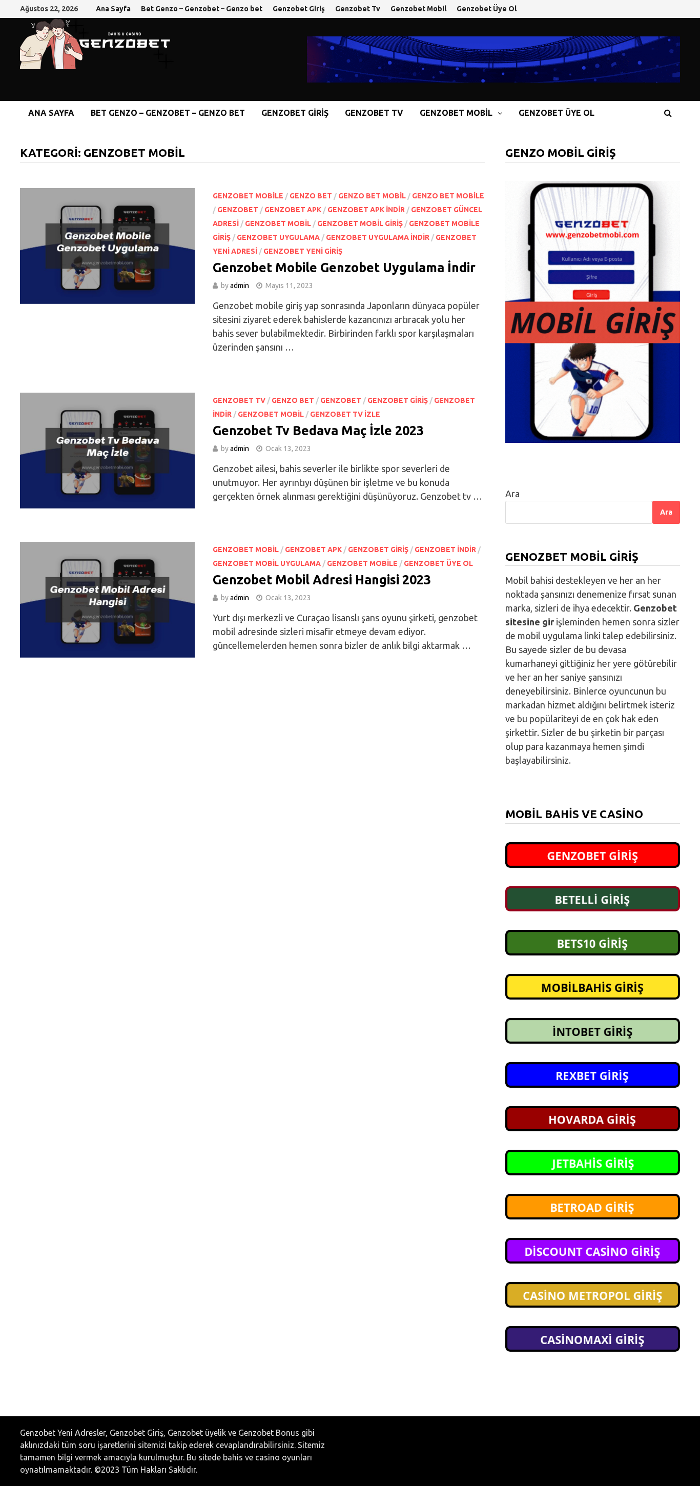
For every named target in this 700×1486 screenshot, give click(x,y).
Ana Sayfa (113, 9)
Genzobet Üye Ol (487, 9)
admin (239, 285)
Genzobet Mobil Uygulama (267, 563)
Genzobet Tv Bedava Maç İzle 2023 (318, 430)
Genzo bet (311, 196)
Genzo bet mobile (448, 196)
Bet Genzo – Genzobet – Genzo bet (201, 9)
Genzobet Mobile (248, 196)
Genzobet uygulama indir (377, 237)
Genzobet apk (292, 210)
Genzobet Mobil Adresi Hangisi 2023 (323, 580)
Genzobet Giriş (299, 9)
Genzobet (237, 210)
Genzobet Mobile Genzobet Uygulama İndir (344, 267)
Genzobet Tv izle (345, 414)
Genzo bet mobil (372, 196)
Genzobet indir (445, 549)
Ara (512, 493)
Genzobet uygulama (278, 237)
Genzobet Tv (357, 9)
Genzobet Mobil (418, 9)
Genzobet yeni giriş (302, 251)
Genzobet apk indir (366, 210)
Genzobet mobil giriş (360, 223)
